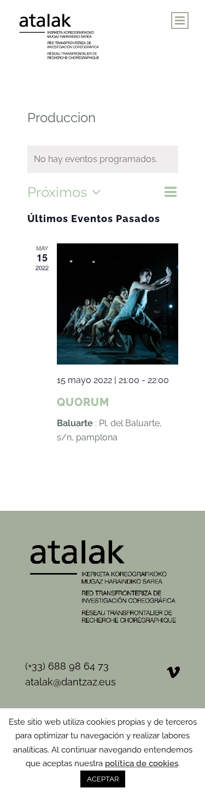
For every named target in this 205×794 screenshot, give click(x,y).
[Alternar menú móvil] (180, 20)
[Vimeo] (173, 672)
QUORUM (83, 402)
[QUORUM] (117, 304)
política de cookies (141, 763)
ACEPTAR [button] (103, 779)
